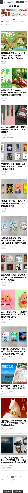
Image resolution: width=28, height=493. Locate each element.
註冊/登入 (20, 2)
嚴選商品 (8, 21)
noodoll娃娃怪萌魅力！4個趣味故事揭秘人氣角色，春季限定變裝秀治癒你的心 (14, 314)
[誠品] (9, 1)
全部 (2, 21)
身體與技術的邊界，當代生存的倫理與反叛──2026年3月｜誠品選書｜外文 (13, 203)
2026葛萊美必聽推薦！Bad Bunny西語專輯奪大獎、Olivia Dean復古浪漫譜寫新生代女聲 (13, 460)
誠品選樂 (22, 21)
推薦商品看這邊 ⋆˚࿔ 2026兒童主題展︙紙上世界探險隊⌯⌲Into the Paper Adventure (13, 55)
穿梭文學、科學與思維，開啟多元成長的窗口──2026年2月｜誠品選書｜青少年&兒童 (13, 351)
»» (14, 479)
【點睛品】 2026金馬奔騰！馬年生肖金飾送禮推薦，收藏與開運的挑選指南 (13, 423)
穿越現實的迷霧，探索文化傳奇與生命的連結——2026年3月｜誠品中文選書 (13, 166)
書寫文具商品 (10, 137)
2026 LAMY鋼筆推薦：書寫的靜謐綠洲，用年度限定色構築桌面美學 (13, 129)
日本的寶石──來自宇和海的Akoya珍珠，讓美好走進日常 (13, 387)
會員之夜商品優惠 (5, 24)
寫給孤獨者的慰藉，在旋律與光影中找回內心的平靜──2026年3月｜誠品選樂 (13, 277)
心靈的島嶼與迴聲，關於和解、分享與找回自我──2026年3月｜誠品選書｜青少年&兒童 (13, 240)
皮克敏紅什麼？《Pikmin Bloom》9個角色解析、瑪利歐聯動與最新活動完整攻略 (13, 92)
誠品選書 (15, 21)
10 (5, 479)
